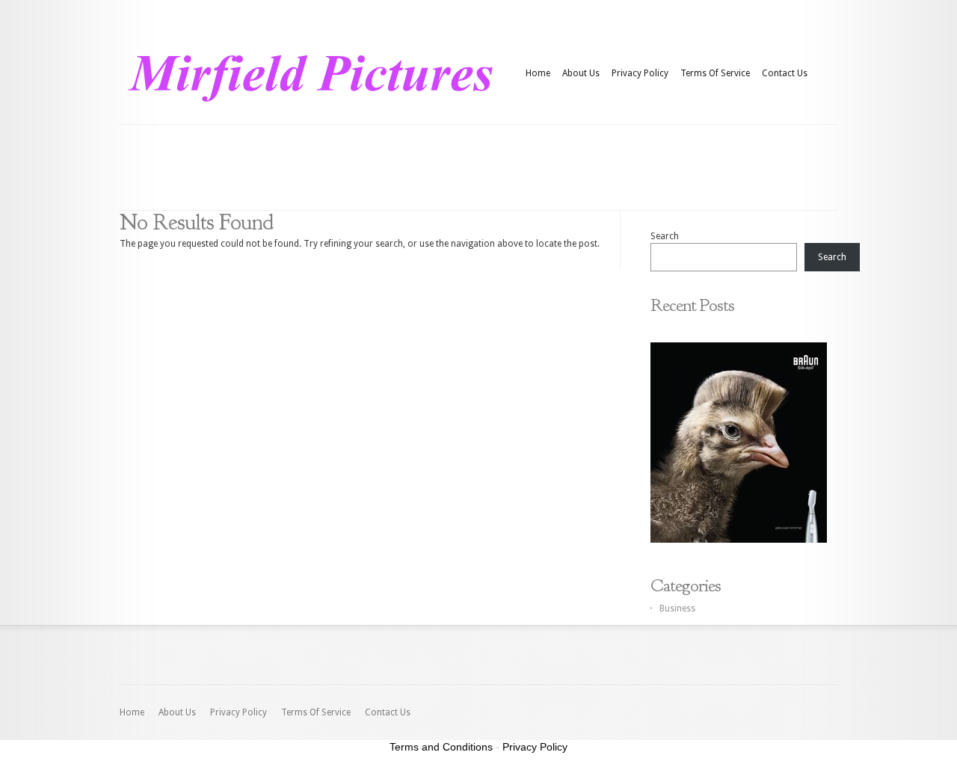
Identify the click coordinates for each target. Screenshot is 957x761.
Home (538, 73)
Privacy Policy (640, 73)
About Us (581, 73)
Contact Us (784, 73)
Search (664, 236)
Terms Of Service (715, 73)
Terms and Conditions (441, 747)
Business (677, 608)
